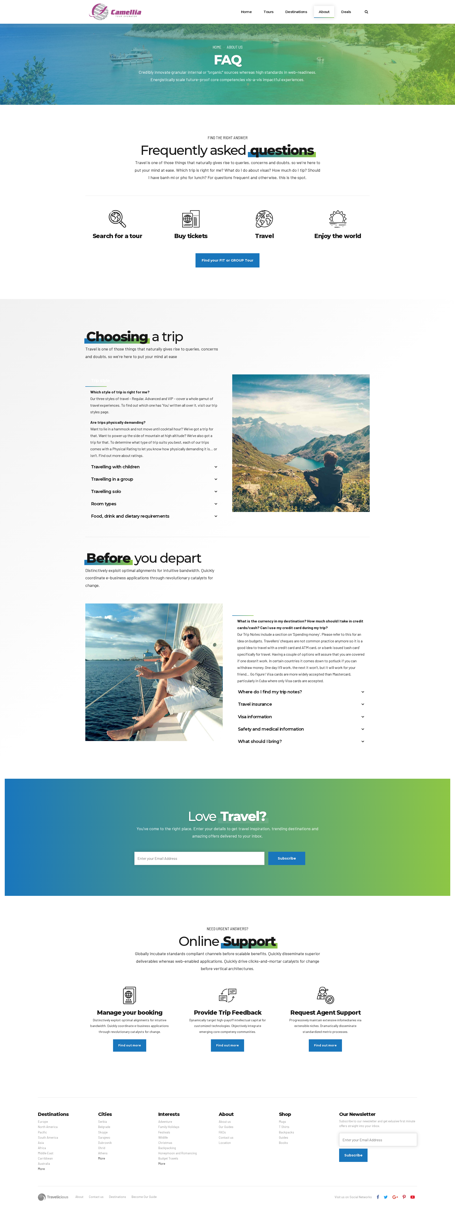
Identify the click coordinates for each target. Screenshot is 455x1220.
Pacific (42, 1132)
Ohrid (101, 1148)
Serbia (102, 1121)
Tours (268, 11)
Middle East (45, 1153)
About (324, 11)
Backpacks (286, 1132)
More (41, 1169)
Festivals (164, 1132)
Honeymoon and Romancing (177, 1153)
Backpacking (167, 1148)
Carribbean (45, 1158)
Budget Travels (168, 1158)
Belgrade (104, 1127)
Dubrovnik (105, 1143)
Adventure (165, 1121)
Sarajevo (104, 1137)
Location (225, 1143)
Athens (103, 1153)
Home (246, 11)
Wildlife (163, 1137)
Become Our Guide (144, 1197)
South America (48, 1137)
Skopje (103, 1132)
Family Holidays (168, 1127)
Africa (42, 1148)
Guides (283, 1137)
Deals (346, 11)
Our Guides (226, 1127)
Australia (44, 1163)
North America (48, 1127)
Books (283, 1143)
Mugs (282, 1121)
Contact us (226, 1137)
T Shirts (284, 1127)
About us (235, 47)
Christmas (165, 1143)
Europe (43, 1121)
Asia (41, 1143)
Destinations (296, 11)
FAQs (222, 1132)
